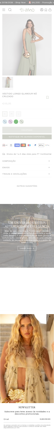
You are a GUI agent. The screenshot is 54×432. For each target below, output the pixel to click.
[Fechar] (49, 316)
